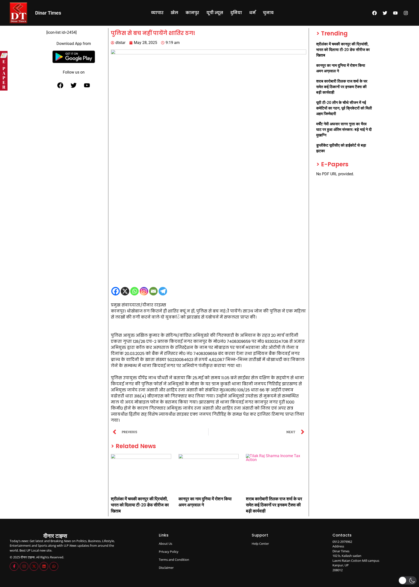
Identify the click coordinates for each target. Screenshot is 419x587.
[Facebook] (374, 12)
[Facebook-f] (14, 566)
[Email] (153, 291)
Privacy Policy (168, 551)
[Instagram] (405, 12)
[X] (125, 291)
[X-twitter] (34, 566)
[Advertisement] (208, 215)
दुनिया (236, 13)
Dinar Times (48, 13)
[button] (407, 580)
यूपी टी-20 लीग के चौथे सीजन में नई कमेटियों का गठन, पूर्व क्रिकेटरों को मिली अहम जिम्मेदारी (344, 108)
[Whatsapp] (134, 291)
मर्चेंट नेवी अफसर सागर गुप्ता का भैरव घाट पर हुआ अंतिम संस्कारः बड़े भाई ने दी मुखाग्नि (344, 129)
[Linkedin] (44, 566)
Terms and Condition (174, 559)
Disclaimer (166, 567)
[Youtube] (395, 12)
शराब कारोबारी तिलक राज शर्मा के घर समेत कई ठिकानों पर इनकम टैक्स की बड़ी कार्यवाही (274, 504)
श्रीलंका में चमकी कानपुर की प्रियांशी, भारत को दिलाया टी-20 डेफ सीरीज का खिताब (140, 504)
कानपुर (192, 13)
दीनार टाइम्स (55, 536)
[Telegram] (163, 291)
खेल (174, 13)
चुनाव (268, 13)
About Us (165, 543)
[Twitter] (384, 12)
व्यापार (157, 13)
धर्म (252, 13)
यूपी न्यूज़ (214, 13)
